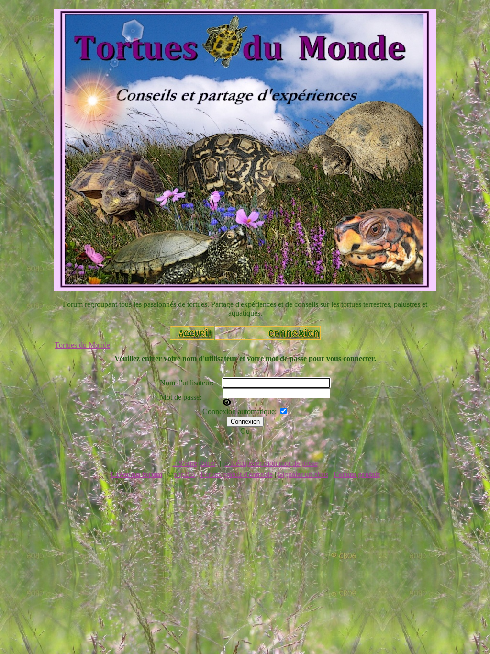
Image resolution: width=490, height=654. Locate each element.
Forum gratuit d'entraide (236, 474)
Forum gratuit (357, 474)
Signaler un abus (303, 474)
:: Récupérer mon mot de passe (271, 463)
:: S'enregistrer (194, 463)
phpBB (184, 474)
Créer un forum (136, 474)
